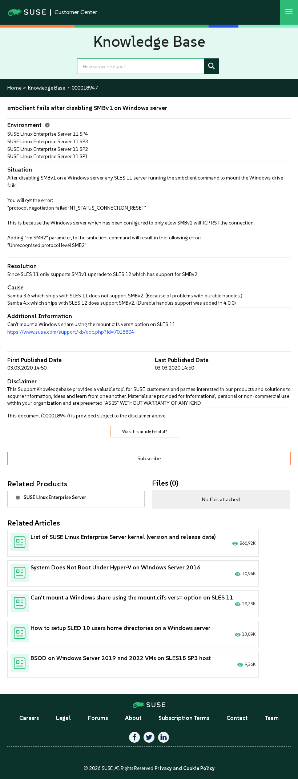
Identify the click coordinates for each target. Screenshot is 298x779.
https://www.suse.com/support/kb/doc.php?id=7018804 (70, 332)
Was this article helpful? (144, 431)
